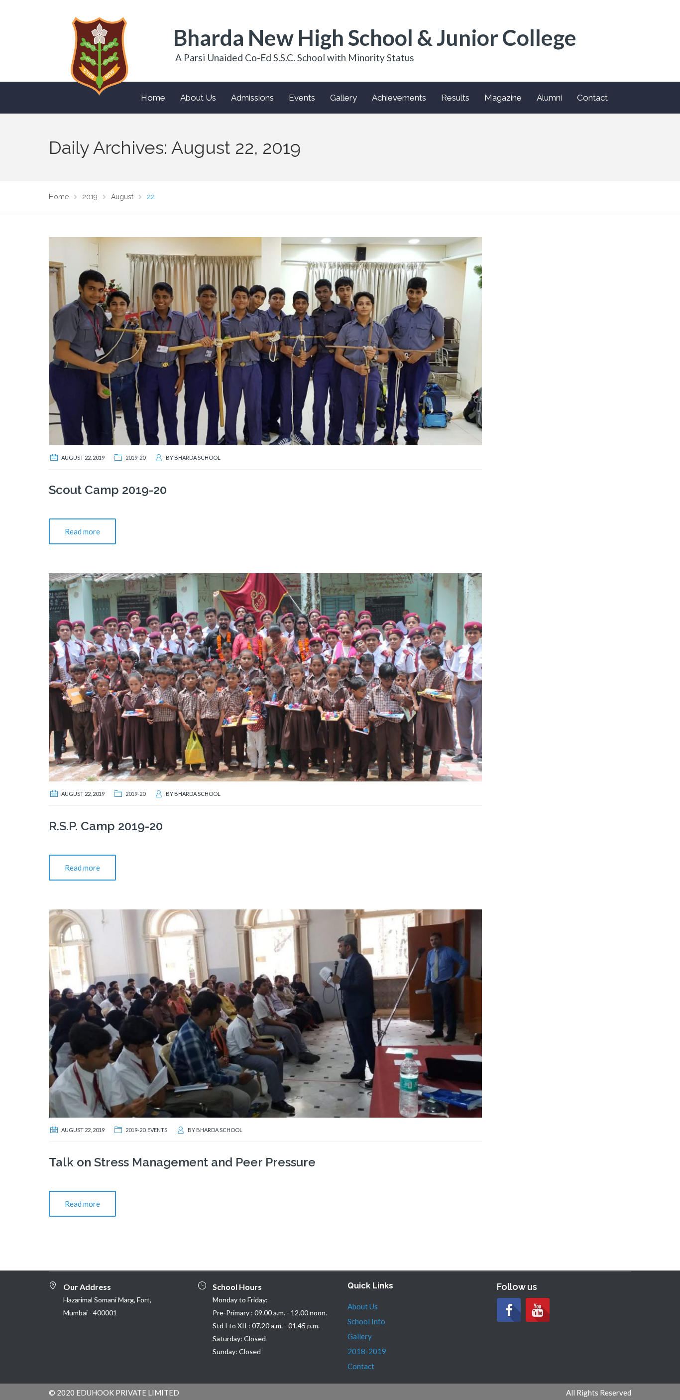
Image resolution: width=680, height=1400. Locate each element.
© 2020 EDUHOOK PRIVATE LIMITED (114, 1392)
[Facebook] (509, 1310)
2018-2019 (366, 1351)
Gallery (343, 98)
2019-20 (135, 457)
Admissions (252, 98)
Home (153, 98)
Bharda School (197, 457)
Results (455, 98)
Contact (592, 98)
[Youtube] (538, 1310)
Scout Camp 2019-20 (108, 490)
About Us (198, 98)
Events (302, 98)
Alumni (549, 98)
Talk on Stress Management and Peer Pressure (182, 1162)
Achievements (399, 98)
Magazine (503, 98)
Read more (82, 531)
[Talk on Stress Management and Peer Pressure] (265, 1012)
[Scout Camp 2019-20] (265, 340)
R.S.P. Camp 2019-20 (106, 826)
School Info (366, 1321)
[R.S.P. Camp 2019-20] (265, 676)
